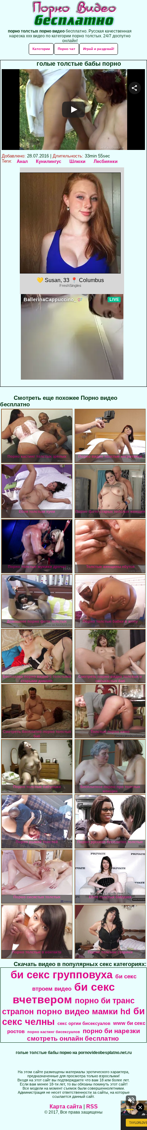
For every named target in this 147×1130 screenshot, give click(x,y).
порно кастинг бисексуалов (53, 1032)
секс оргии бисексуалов (83, 1023)
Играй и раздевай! (98, 49)
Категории (41, 49)
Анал (22, 161)
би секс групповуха (61, 974)
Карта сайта (66, 1106)
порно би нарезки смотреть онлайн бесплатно (83, 1034)
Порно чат (66, 49)
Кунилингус (48, 161)
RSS (92, 1106)
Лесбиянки (106, 161)
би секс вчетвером (64, 993)
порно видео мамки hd (84, 1011)
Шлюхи (77, 161)
